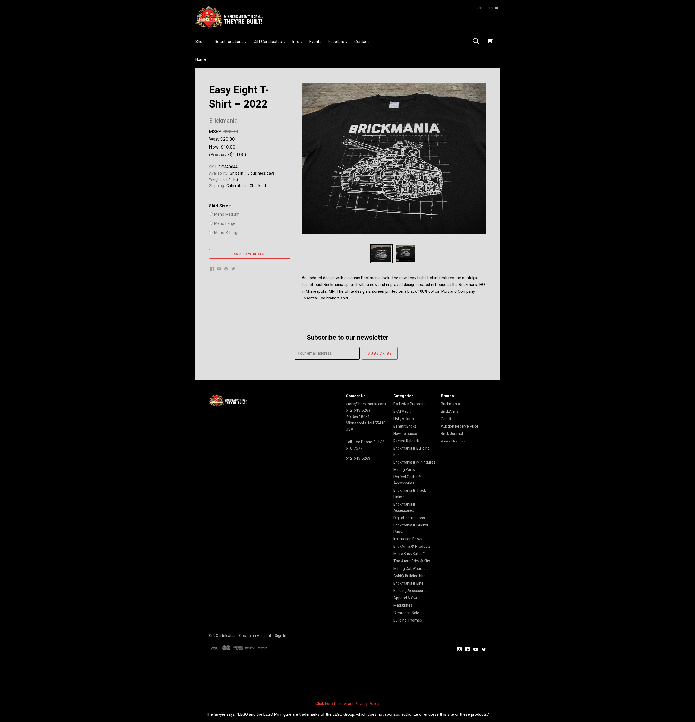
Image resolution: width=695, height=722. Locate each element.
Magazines (402, 605)
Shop (200, 41)
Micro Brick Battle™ (409, 553)
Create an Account (255, 635)
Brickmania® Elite (408, 583)
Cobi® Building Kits (409, 576)
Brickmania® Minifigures (414, 462)
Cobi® (446, 419)
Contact (362, 41)
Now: (215, 147)
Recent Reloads (406, 441)
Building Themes (407, 620)
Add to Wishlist (249, 254)
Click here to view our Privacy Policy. (347, 703)
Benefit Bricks (404, 426)
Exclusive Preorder (409, 404)
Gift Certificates (268, 41)
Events (315, 41)
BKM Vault (402, 411)
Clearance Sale (406, 613)
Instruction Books (408, 539)
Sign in (493, 8)
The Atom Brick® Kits (411, 561)
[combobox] (477, 41)
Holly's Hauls (403, 419)
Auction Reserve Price (459, 426)
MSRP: (216, 131)
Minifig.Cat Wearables (412, 568)
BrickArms (450, 411)
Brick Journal (452, 433)
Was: (214, 139)
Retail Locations (230, 41)
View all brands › (453, 441)
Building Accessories (410, 590)
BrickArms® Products (412, 546)
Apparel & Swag (407, 598)
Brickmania (450, 404)
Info (296, 41)
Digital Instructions (409, 518)
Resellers (336, 41)
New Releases (405, 433)
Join (480, 8)
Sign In (280, 635)
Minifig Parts (404, 469)
